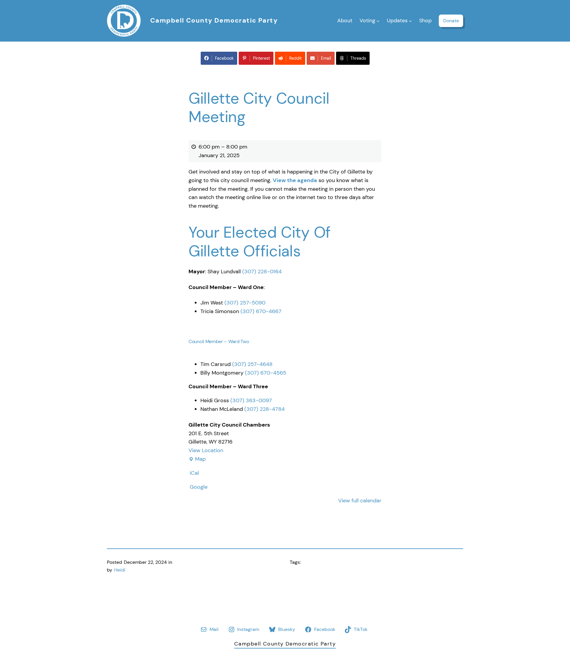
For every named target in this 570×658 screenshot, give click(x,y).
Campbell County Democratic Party (214, 20)
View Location (206, 450)
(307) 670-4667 (260, 311)
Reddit (295, 58)
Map (197, 459)
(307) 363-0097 (251, 400)
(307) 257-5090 (244, 302)
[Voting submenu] (378, 20)
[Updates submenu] (410, 20)
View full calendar (359, 500)
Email (326, 58)
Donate (451, 21)
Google (199, 486)
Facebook (224, 58)
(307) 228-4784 (264, 409)
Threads (358, 58)
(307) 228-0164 (262, 271)
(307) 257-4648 (252, 364)
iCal (194, 472)
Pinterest (261, 58)
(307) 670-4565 (265, 372)
